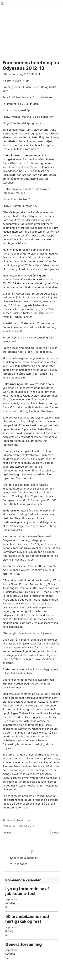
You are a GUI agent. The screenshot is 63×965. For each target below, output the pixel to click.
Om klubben (8, 36)
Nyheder (6, 16)
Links (4, 47)
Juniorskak (8, 42)
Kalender (6, 31)
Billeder (5, 52)
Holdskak (7, 21)
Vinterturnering (10, 26)
